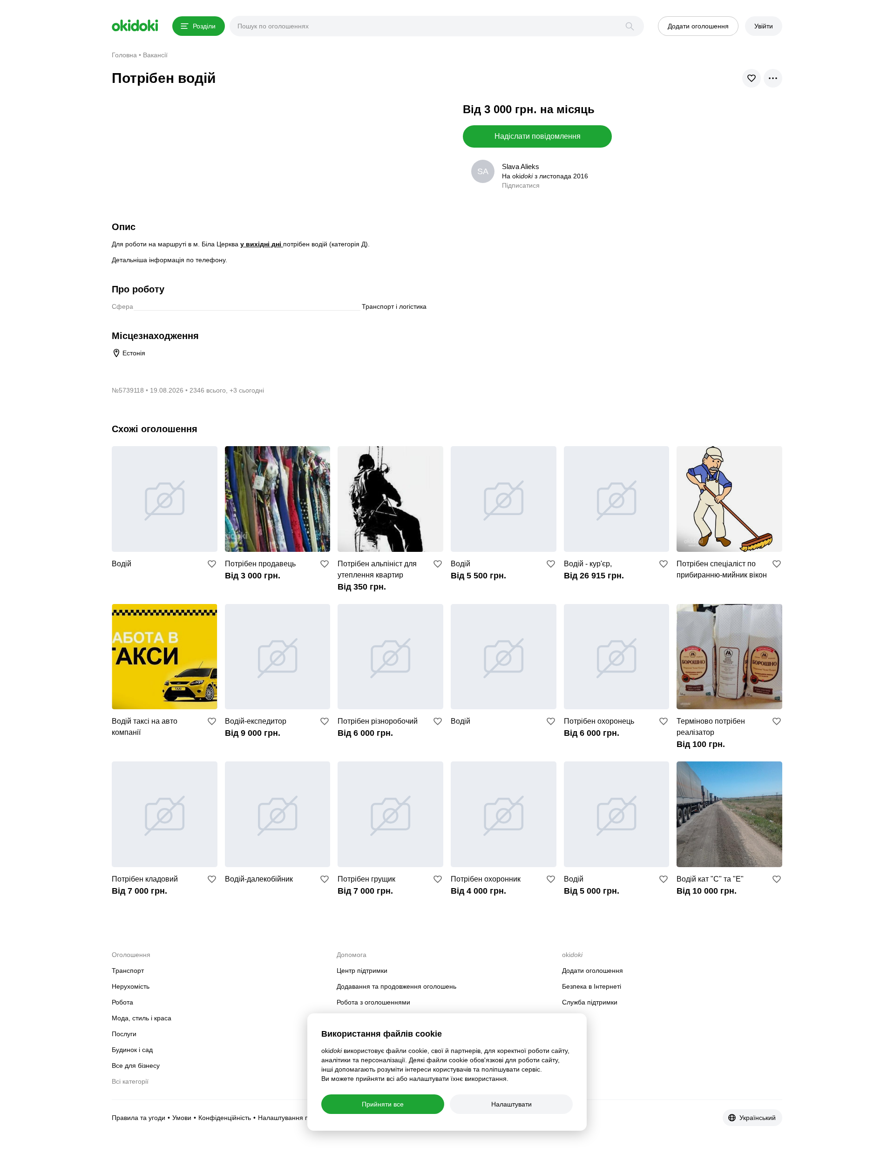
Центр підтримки (362, 970)
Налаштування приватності (299, 1117)
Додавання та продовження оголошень (396, 986)
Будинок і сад (132, 1049)
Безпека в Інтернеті (591, 986)
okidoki (135, 26)
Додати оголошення (592, 970)
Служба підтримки (589, 1002)
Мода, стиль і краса (141, 1018)
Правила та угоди (138, 1117)
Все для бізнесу (136, 1065)
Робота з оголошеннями (373, 1002)
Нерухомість (130, 986)
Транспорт (128, 970)
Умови (181, 1117)
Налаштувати (511, 1104)
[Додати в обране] (211, 564)
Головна (124, 55)
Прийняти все (383, 1104)
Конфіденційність (224, 1117)
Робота (122, 1002)
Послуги (124, 1034)
